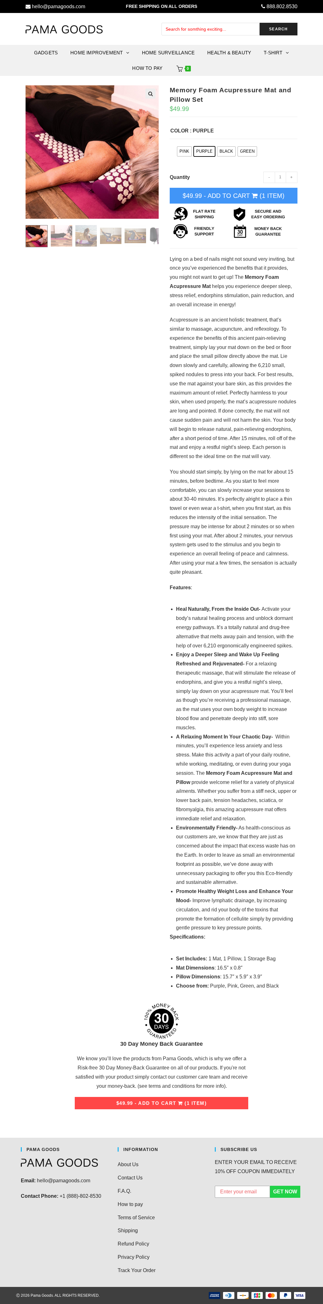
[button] (150, 94)
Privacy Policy (134, 1257)
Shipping (128, 1230)
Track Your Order (137, 1270)
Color (179, 130)
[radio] (184, 151)
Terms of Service (136, 1217)
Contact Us (130, 1177)
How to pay (130, 1204)
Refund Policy (133, 1243)
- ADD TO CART (234, 195)
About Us (128, 1164)
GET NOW (285, 1191)
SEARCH (278, 29)
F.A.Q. (124, 1191)
